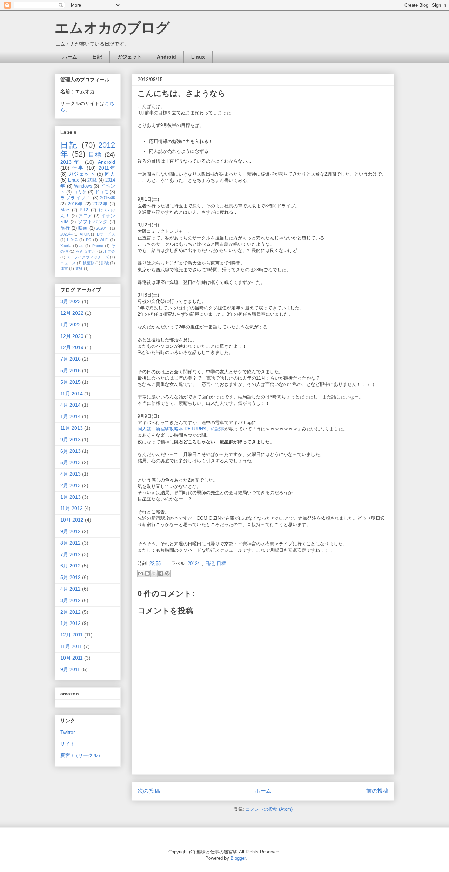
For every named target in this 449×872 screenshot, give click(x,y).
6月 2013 (70, 451)
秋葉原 (88, 263)
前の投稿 (377, 791)
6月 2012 (70, 565)
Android (166, 57)
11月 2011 (71, 646)
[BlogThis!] (147, 573)
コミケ (80, 192)
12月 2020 (71, 336)
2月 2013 (70, 485)
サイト (67, 744)
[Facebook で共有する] (160, 573)
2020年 (102, 228)
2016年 (75, 204)
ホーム (69, 57)
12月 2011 (71, 635)
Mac (64, 209)
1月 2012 (70, 623)
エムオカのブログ (112, 27)
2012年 (195, 563)
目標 (221, 563)
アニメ (85, 215)
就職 (92, 180)
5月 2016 (70, 370)
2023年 (66, 234)
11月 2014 (71, 393)
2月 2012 (70, 612)
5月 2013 (70, 462)
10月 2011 (71, 658)
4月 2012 (70, 589)
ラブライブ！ (75, 198)
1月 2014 (70, 416)
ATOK (85, 234)
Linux (198, 57)
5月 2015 (70, 382)
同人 (110, 174)
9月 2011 (70, 669)
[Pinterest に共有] (167, 573)
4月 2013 (70, 474)
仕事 (78, 168)
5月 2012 (70, 577)
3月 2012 (70, 600)
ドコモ (101, 192)
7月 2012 (70, 554)
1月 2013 (70, 497)
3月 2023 (70, 301)
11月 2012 (71, 508)
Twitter (67, 732)
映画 (83, 228)
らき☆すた (86, 251)
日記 (97, 57)
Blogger (238, 858)
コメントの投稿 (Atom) (269, 809)
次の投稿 (149, 791)
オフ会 (109, 251)
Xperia (65, 246)
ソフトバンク (93, 221)
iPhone (97, 246)
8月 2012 (70, 543)
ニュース (68, 263)
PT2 (84, 209)
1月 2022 (70, 324)
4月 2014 (70, 405)
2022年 (100, 204)
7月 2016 (70, 359)
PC (88, 240)
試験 (105, 263)
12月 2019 (71, 347)
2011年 (107, 168)
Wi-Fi (104, 240)
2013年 (70, 162)
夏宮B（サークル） (81, 755)
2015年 (107, 198)
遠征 (79, 268)
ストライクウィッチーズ (87, 257)
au (81, 246)
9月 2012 (70, 531)
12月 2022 (71, 313)
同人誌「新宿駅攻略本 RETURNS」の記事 (181, 428)
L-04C (72, 240)
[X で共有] (154, 573)
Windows (83, 186)
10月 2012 (71, 520)
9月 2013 (70, 439)
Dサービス (106, 234)
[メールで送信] (140, 573)
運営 (64, 268)
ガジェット (129, 57)
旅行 (65, 228)
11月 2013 (71, 428)
